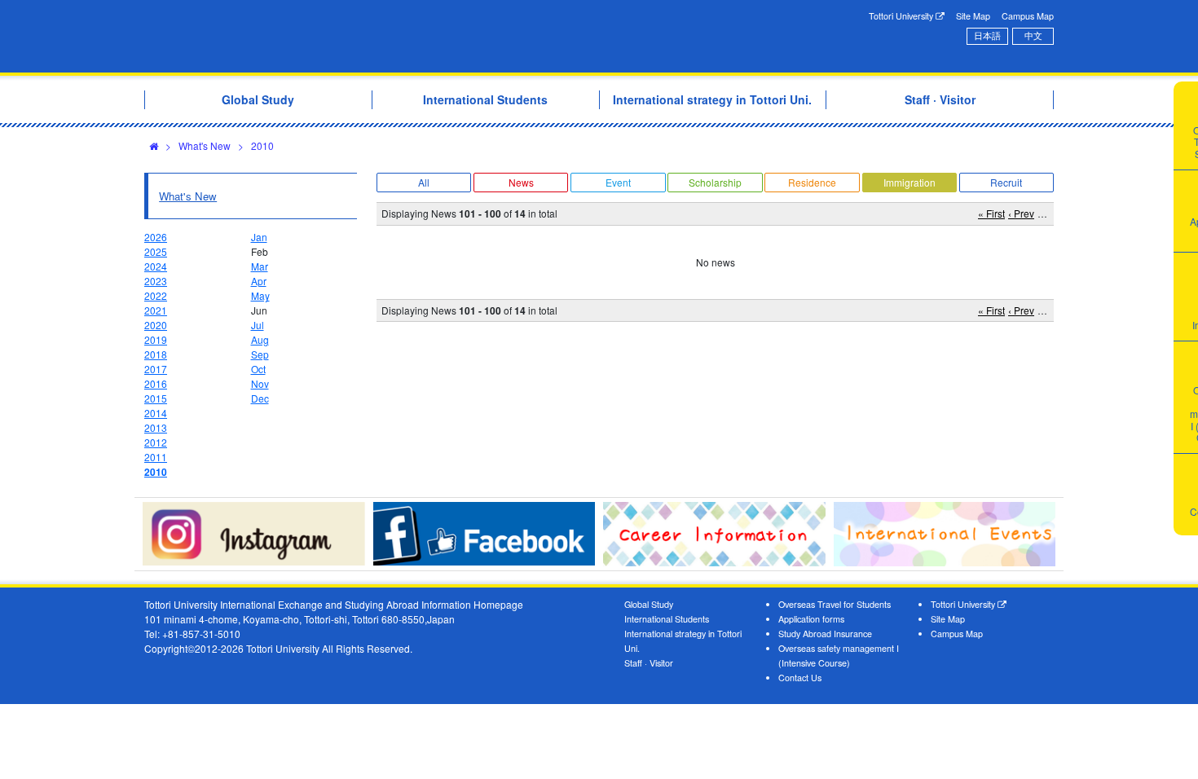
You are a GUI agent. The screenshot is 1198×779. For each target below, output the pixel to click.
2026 (155, 237)
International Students (666, 619)
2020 (155, 325)
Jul (257, 325)
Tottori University (902, 16)
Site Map (973, 16)
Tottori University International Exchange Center (373, 36)
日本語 (987, 35)
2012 (155, 442)
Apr (258, 281)
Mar (259, 266)
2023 (155, 281)
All (423, 182)
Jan (259, 237)
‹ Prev (1021, 213)
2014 (155, 413)
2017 (155, 369)
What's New (204, 145)
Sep (260, 354)
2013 (155, 427)
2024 (155, 266)
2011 (155, 457)
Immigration (909, 182)
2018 (155, 354)
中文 (1033, 35)
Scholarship (715, 182)
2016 (155, 383)
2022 (155, 295)
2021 (155, 310)
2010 (262, 145)
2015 (155, 398)
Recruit (1006, 182)
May (260, 295)
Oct (258, 369)
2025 (155, 251)
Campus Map (1028, 16)
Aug (260, 339)
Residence (812, 182)
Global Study (648, 604)
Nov (260, 383)
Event (618, 182)
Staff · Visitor (648, 663)
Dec (260, 398)
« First (991, 213)
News (521, 182)
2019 (155, 339)
